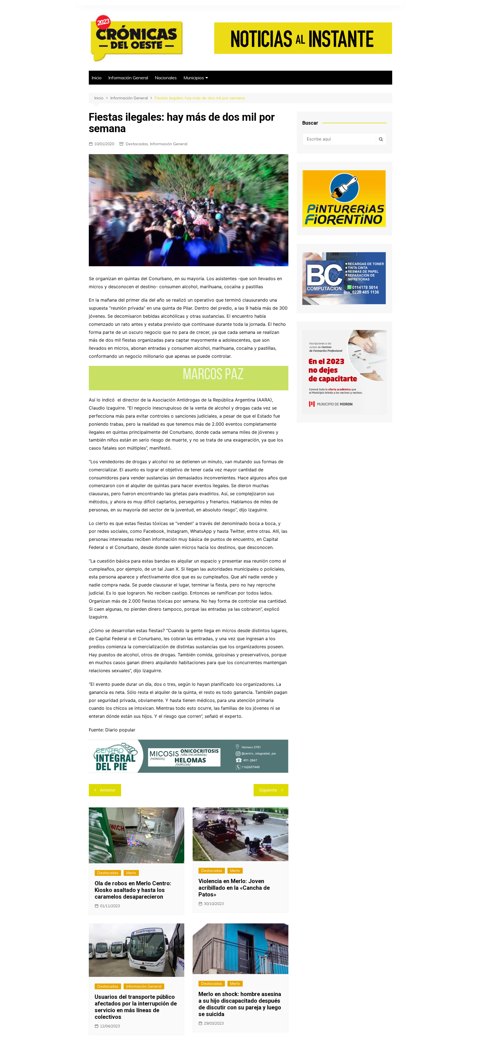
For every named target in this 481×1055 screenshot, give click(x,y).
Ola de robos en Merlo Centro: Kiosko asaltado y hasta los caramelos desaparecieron (133, 890)
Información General (128, 77)
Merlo (131, 873)
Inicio (97, 77)
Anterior (108, 790)
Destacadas (137, 143)
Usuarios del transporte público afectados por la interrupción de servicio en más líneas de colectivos (136, 1007)
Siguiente (268, 790)
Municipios (193, 77)
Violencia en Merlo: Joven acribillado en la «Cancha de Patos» (234, 888)
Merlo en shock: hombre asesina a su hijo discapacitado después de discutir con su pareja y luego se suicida (239, 1004)
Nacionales (166, 77)
